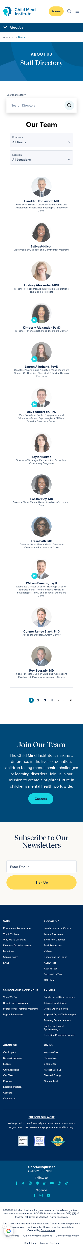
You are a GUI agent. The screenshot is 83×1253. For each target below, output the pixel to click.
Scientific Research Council (59, 1034)
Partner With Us (52, 1069)
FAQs (6, 962)
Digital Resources (13, 1014)
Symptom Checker (54, 939)
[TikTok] (66, 1183)
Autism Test (50, 968)
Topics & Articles (53, 933)
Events (7, 1063)
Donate (56, 11)
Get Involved (51, 1081)
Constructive (48, 1230)
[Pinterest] (37, 1183)
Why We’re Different (14, 939)
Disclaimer (30, 1243)
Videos (48, 951)
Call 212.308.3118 (40, 1171)
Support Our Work (42, 1117)
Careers (41, 798)
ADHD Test (50, 962)
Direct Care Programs (15, 1002)
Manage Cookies (49, 1243)
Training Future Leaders (57, 1020)
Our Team (8, 1075)
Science (49, 989)
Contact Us (9, 1098)
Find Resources (53, 945)
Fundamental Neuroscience (59, 997)
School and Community (21, 989)
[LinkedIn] (44, 1183)
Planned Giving (52, 1075)
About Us (8, 37)
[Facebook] (16, 1183)
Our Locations (11, 1069)
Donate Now (51, 1057)
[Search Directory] (69, 105)
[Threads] (59, 1183)
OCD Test (49, 980)
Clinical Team (10, 956)
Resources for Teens (55, 956)
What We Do (10, 997)
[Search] (69, 11)
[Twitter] (23, 1183)
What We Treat (11, 933)
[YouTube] (52, 1183)
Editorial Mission (12, 1086)
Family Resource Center (57, 928)
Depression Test (53, 974)
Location (17, 154)
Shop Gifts (50, 1063)
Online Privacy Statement (37, 1235)
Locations (8, 951)
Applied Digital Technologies (60, 1014)
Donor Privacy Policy (67, 1235)
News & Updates (12, 1057)
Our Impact (9, 1052)
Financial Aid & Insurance (17, 945)
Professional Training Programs (20, 1008)
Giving (48, 1044)
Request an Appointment (17, 928)
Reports (7, 1081)
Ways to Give (51, 1052)
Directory (23, 37)
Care (6, 920)
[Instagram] (30, 1183)
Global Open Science (56, 1008)
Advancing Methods (55, 1002)
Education (51, 920)
